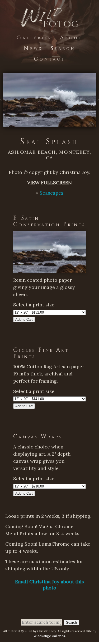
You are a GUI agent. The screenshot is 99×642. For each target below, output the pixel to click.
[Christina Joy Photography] (49, 23)
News (33, 48)
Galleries (34, 37)
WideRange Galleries (49, 636)
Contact (49, 58)
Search (63, 48)
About (71, 37)
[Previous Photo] (1, 100)
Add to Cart (24, 320)
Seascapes (51, 193)
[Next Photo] (97, 100)
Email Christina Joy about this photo (49, 585)
